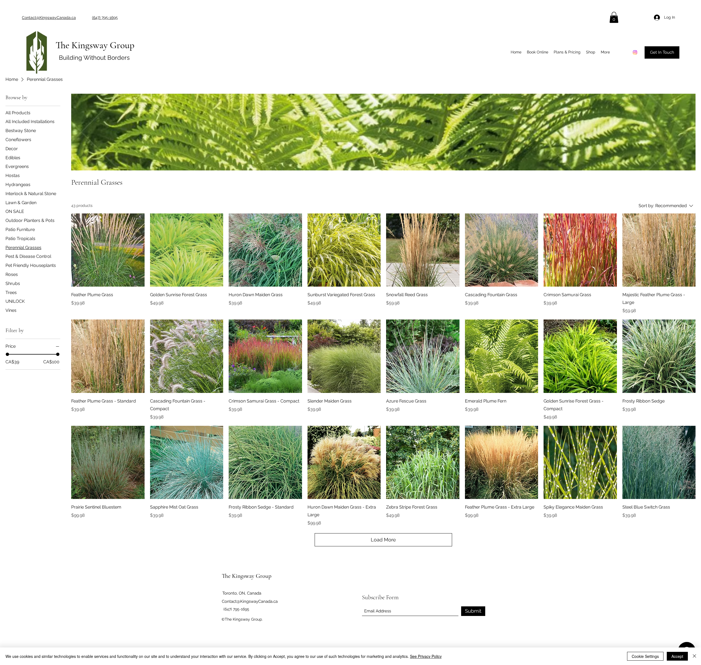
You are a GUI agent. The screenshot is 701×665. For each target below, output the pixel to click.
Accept (677, 656)
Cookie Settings (645, 656)
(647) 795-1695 (236, 609)
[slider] (7, 354)
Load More (383, 540)
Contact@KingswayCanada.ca (250, 601)
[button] (614, 17)
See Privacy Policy (426, 656)
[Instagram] (635, 52)
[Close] (694, 656)
